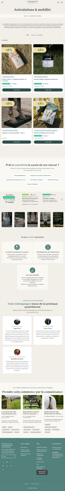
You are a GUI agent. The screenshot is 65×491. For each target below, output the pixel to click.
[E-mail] (10, 465)
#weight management (36, 432)
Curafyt (35, 488)
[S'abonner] (14, 456)
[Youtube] (3, 465)
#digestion (47, 424)
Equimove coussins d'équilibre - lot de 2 (13, 133)
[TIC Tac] (10, 462)
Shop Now (17, 90)
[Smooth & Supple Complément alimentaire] (48, 59)
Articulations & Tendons (36, 179)
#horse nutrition (15, 429)
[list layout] (26, 35)
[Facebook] (3, 462)
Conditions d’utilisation (39, 458)
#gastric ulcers (6, 429)
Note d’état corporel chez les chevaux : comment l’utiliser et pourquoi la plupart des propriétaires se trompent (32, 413)
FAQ (37, 464)
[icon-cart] (61, 2)
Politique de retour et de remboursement (41, 450)
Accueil (26, 16)
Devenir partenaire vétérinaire (25, 454)
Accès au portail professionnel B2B (25, 450)
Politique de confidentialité (40, 454)
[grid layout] (28, 35)
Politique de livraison (41, 447)
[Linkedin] (7, 465)
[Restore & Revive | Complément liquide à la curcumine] (17, 59)
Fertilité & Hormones (52, 179)
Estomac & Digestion (32, 184)
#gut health (47, 429)
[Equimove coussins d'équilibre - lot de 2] (17, 113)
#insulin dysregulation (7, 432)
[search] (58, 2)
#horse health (36, 429)
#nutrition (26, 432)
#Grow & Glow (27, 429)
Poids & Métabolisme (20, 175)
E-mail (4, 456)
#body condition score (29, 427)
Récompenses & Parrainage (40, 467)
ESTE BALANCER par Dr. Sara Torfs (44, 133)
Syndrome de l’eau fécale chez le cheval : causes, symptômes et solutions (53, 413)
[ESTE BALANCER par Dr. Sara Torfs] (48, 113)
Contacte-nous (40, 462)
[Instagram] (7, 462)
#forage (10, 427)
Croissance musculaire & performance (40, 175)
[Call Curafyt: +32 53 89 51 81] (3, 469)
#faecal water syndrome (50, 427)
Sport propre (24, 447)
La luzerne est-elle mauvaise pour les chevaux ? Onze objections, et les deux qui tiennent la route (10, 413)
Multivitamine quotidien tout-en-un (16, 179)
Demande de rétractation (42, 472)
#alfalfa (4, 427)
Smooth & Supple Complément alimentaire (46, 79)
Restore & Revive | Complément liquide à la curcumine (14, 80)
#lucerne (17, 432)
